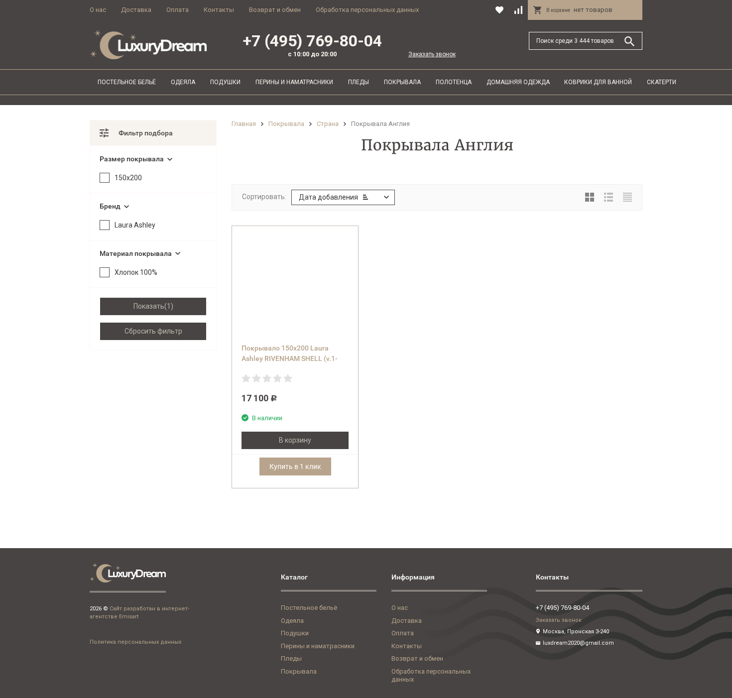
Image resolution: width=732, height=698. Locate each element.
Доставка (136, 9)
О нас (98, 9)
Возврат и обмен (275, 9)
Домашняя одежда (518, 82)
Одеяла (183, 82)
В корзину (295, 440)
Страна (328, 123)
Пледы (358, 82)
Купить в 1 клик (295, 466)
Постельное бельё (127, 82)
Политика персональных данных (135, 642)
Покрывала (402, 82)
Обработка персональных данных (367, 9)
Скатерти (661, 82)
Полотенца (454, 82)
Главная (244, 123)
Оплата (177, 9)
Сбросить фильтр (153, 331)
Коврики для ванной (598, 82)
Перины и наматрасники (294, 82)
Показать (148, 306)
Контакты (219, 9)
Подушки (225, 82)
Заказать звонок (432, 54)
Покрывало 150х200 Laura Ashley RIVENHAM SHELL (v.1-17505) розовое (290, 358)
